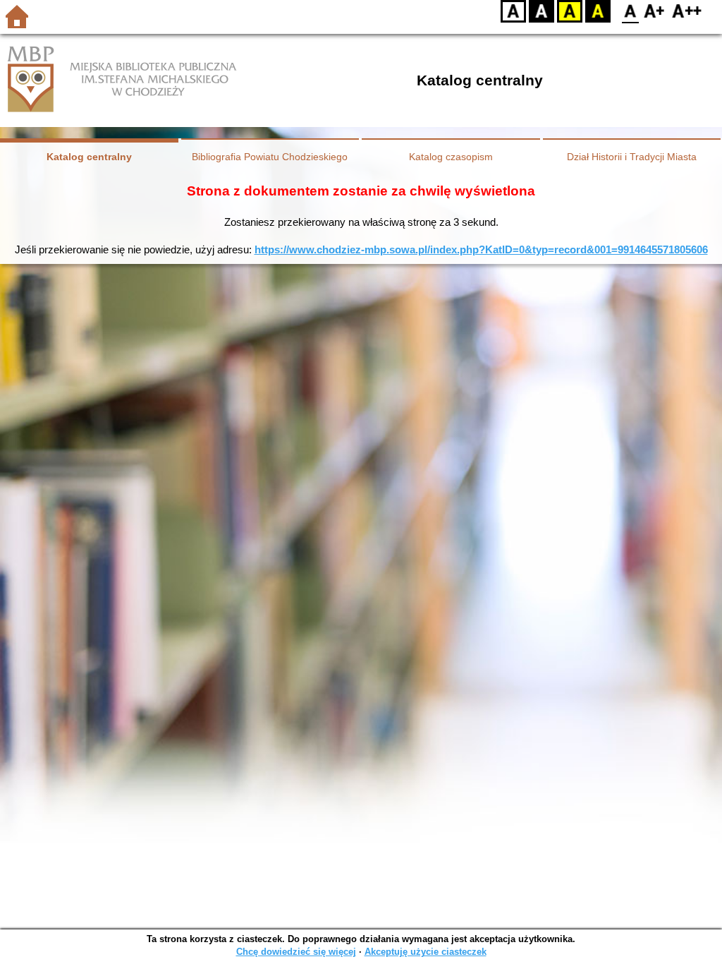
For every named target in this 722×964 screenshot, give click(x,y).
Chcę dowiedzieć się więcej (296, 951)
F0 (630, 11)
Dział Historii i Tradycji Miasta (632, 156)
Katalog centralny (89, 156)
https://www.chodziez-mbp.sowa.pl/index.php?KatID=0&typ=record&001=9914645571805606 (481, 249)
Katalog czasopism (451, 156)
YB (569, 11)
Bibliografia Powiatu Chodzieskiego (270, 156)
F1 (654, 11)
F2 (687, 11)
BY (598, 11)
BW (541, 11)
